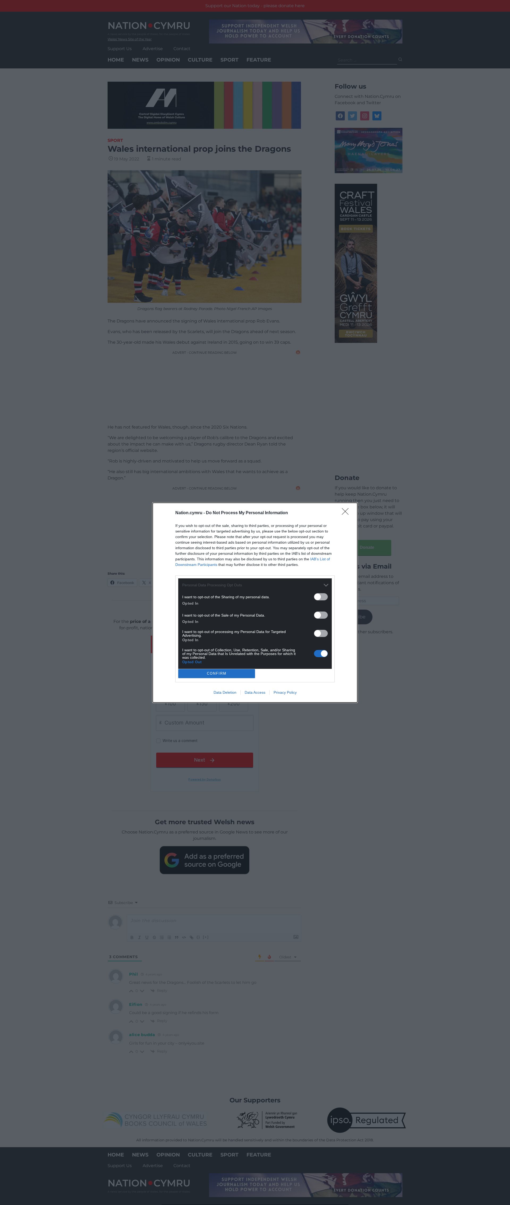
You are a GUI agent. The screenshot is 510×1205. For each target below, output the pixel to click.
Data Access (255, 692)
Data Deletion (225, 692)
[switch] (321, 596)
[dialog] (255, 602)
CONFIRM (217, 673)
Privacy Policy (285, 692)
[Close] (347, 513)
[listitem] (255, 585)
